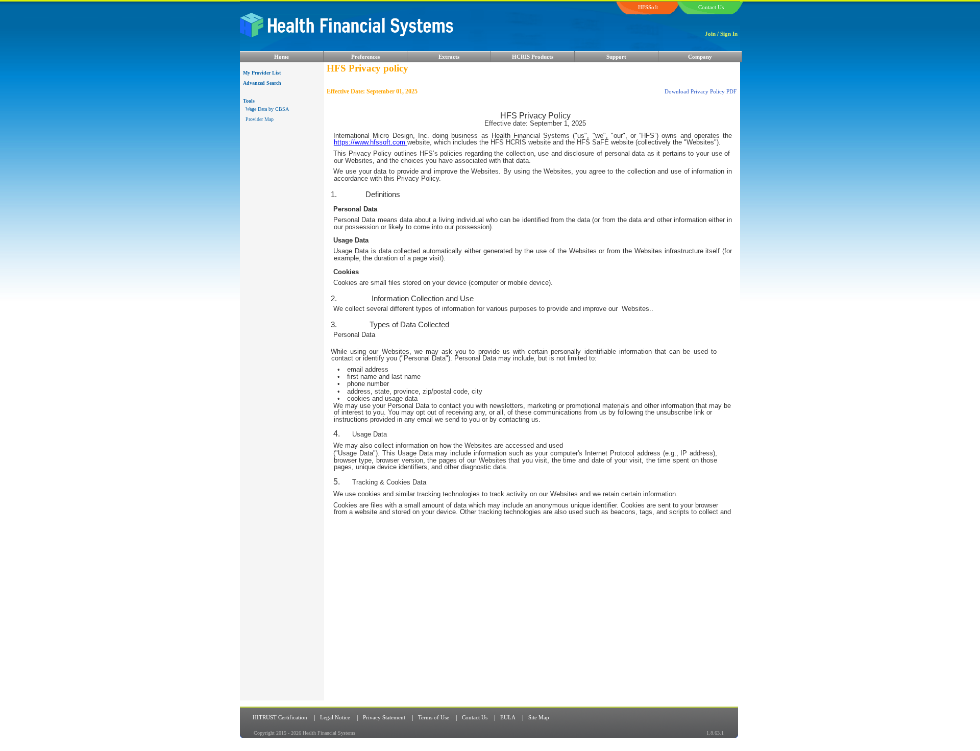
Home (281, 57)
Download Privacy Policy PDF (701, 91)
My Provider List (262, 73)
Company (700, 57)
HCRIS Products (532, 57)
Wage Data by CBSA (267, 109)
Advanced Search (262, 83)
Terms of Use (433, 717)
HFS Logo (406, 32)
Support (616, 57)
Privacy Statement (384, 717)
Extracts (448, 57)
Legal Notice (335, 717)
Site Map (538, 717)
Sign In (729, 34)
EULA (508, 717)
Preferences (365, 57)
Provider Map (260, 119)
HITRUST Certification (280, 717)
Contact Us (474, 717)
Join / (712, 34)
